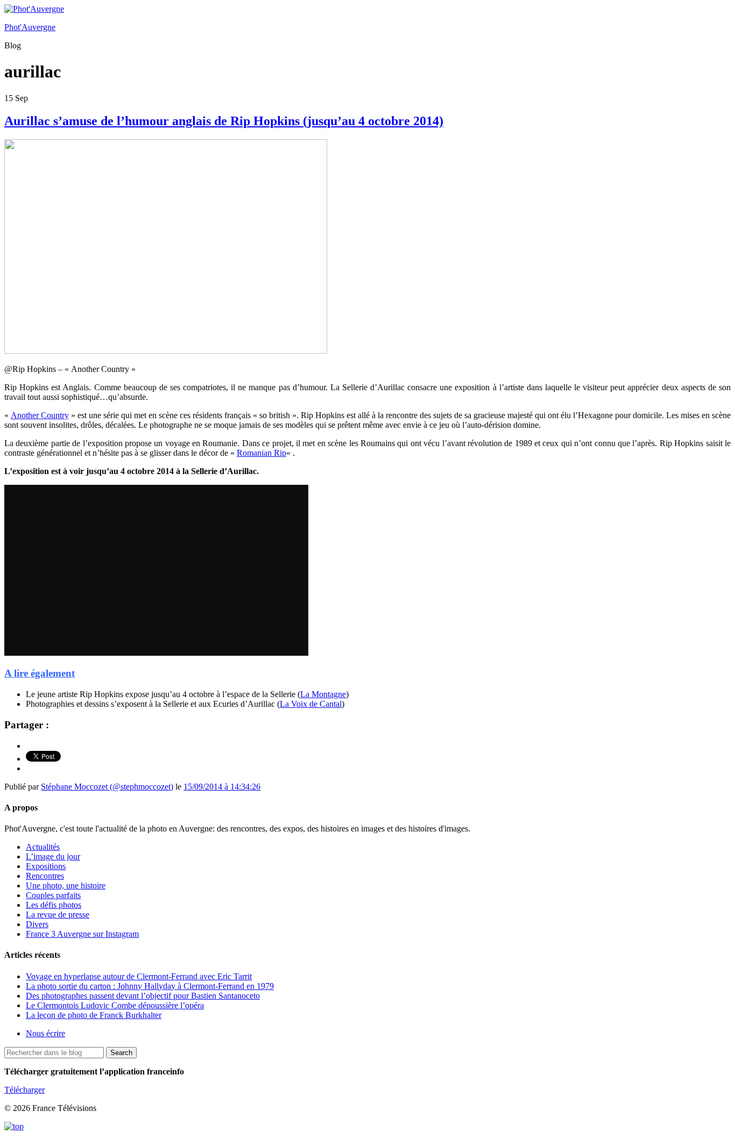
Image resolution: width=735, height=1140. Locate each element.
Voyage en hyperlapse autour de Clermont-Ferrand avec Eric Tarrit (139, 976)
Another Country (40, 415)
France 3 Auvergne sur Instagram (82, 933)
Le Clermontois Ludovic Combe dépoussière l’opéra (115, 1005)
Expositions (46, 866)
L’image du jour (53, 856)
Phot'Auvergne (29, 27)
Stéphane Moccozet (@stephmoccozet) (107, 786)
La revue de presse (57, 914)
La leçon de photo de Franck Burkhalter (93, 1015)
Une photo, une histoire (65, 885)
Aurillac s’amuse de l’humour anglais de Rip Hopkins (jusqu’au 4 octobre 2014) (223, 121)
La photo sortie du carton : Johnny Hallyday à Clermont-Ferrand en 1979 (150, 986)
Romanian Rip (261, 452)
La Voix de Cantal (311, 703)
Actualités (43, 846)
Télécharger (24, 1089)
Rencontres (45, 875)
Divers (37, 924)
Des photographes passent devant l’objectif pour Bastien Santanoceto (143, 995)
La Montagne (323, 694)
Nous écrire (45, 1033)
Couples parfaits (53, 895)
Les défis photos (53, 904)
